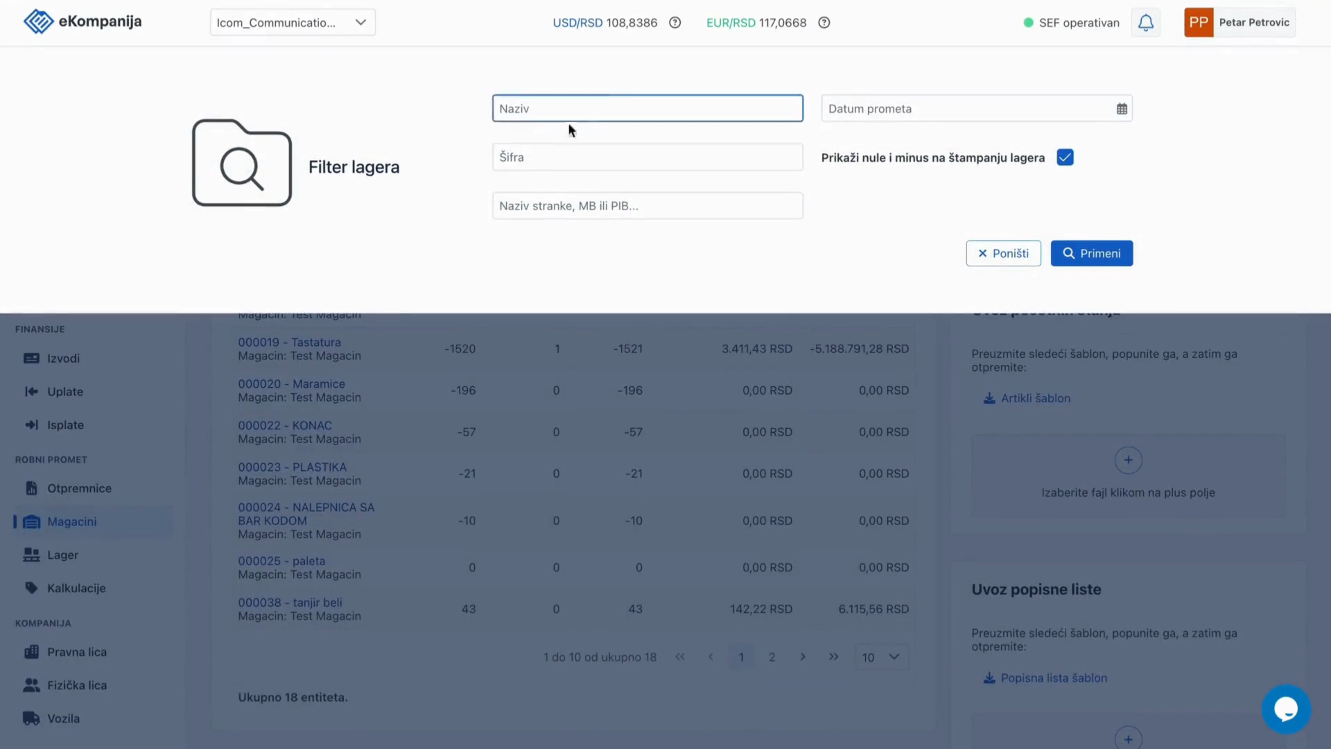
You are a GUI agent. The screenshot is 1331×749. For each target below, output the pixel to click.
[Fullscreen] (1268, 741)
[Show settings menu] (1250, 741)
